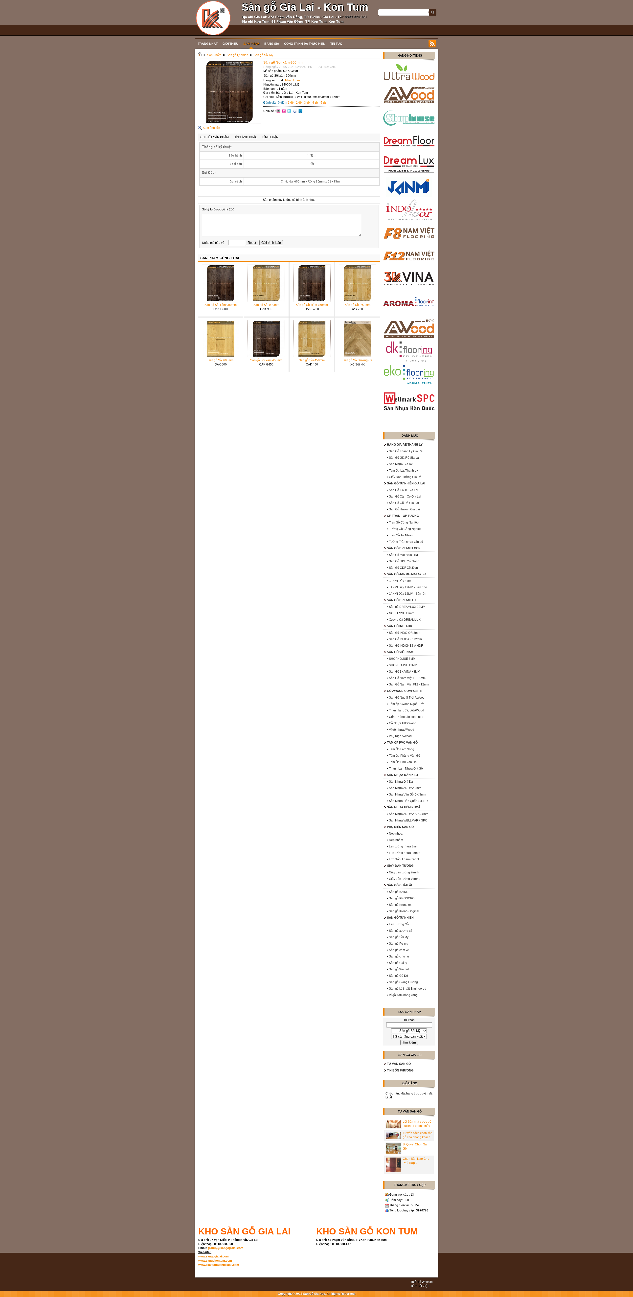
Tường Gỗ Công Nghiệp (405, 529)
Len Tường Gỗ (399, 924)
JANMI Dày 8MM (400, 581)
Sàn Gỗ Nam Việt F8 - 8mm (407, 678)
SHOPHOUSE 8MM (402, 658)
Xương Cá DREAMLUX (405, 619)
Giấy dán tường (400, 865)
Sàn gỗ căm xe (399, 950)
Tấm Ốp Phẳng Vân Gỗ (404, 755)
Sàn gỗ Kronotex (400, 905)
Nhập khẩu (292, 80)
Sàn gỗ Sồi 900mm (266, 305)
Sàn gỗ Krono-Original (404, 911)
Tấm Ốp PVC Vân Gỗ (402, 742)
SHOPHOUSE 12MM (403, 665)
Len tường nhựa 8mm (403, 846)
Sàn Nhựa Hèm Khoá (403, 807)
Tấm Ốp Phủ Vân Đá (403, 762)
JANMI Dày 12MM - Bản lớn (407, 593)
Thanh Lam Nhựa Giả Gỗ (406, 768)
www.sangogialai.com (213, 1256)
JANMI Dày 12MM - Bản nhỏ (408, 587)
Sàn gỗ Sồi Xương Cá (357, 360)
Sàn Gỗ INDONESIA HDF (406, 645)
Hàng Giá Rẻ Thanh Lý (405, 444)
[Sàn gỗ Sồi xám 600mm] (229, 122)
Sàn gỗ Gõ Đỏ (398, 976)
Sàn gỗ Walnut (399, 969)
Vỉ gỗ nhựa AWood (401, 729)
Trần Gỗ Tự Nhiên (401, 535)
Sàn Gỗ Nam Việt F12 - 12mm (409, 684)
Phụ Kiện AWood (400, 736)
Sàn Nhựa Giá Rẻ (401, 464)
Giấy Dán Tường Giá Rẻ (405, 477)
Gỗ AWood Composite (404, 691)
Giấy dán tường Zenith (404, 872)
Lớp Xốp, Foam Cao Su (405, 859)
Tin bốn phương (400, 1070)
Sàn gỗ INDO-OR (399, 626)
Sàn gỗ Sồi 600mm (220, 360)
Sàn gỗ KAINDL (399, 892)
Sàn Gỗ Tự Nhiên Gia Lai (406, 483)
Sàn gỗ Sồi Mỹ (263, 55)
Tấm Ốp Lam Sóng (401, 749)
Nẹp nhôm (396, 840)
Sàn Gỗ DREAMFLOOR (404, 548)
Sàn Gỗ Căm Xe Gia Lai (405, 496)
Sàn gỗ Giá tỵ (398, 963)
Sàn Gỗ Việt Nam (400, 652)
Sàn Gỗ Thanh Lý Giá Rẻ (406, 451)
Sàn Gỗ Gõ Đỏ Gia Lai (404, 503)
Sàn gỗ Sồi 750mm (357, 305)
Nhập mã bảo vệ (213, 243)
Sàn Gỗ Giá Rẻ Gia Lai (404, 457)
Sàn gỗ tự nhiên (237, 55)
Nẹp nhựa (396, 833)
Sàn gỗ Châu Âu (400, 885)
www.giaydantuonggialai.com (218, 1265)
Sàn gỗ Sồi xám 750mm (312, 305)
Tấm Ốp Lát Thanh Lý (403, 470)
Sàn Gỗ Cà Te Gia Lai (403, 490)
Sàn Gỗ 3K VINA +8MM (404, 671)
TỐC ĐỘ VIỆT (419, 1286)
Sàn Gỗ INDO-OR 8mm (404, 633)
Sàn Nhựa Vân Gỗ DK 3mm (407, 794)
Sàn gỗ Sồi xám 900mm (220, 305)
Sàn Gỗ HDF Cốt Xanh (404, 561)
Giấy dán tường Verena (404, 879)
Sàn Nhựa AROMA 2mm (405, 788)
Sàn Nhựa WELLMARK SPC (408, 820)
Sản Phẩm (214, 55)
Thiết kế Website (421, 1282)
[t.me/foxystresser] (213, 18)
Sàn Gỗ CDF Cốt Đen (403, 567)
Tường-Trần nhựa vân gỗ (406, 542)
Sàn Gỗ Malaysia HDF (404, 555)
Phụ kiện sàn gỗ (400, 827)
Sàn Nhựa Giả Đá (401, 781)
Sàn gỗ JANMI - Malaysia (407, 574)
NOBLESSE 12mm (401, 613)
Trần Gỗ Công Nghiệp (404, 522)
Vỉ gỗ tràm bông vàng (403, 995)
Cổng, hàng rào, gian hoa (406, 717)
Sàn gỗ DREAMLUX (401, 600)
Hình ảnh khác (245, 137)
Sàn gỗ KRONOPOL (402, 898)
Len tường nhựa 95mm (404, 853)
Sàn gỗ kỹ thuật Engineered (407, 988)
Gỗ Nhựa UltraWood (402, 723)
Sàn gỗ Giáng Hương (403, 982)
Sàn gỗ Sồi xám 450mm (266, 360)
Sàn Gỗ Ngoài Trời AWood (407, 697)
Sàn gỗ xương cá (400, 931)
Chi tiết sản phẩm (214, 137)
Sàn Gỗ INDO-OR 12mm (405, 639)
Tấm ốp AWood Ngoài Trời (407, 704)
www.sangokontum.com (215, 1260)
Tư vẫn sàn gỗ (399, 1064)
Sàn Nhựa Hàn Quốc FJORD (408, 801)
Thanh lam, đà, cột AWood (406, 710)
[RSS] (432, 43)
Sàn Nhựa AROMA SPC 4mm (408, 814)
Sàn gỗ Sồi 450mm (312, 360)
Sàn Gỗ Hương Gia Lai (404, 509)
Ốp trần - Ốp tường (403, 516)
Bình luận (270, 137)
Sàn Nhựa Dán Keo (402, 775)
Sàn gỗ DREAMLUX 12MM (407, 607)
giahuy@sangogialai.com (225, 1248)
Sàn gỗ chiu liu (399, 956)
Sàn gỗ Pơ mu (398, 943)
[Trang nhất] (200, 55)
